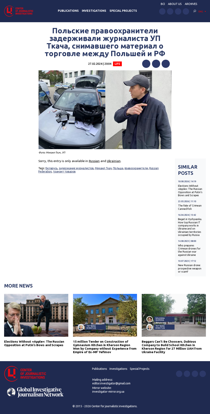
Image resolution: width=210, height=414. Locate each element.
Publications (68, 10)
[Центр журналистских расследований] (20, 11)
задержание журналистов (76, 168)
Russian (94, 161)
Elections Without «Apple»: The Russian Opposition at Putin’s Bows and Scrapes (190, 190)
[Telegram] (166, 64)
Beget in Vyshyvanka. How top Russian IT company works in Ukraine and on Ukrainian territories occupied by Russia (190, 227)
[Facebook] (146, 64)
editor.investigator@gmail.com (111, 383)
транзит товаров (64, 171)
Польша (118, 168)
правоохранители (136, 168)
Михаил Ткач (103, 168)
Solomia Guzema (160, 319)
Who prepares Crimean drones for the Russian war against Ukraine (189, 250)
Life (117, 63)
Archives (191, 4)
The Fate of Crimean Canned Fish (190, 207)
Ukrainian (114, 161)
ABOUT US (175, 4)
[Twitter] (156, 64)
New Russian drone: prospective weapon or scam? (189, 268)
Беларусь (52, 168)
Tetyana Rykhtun (91, 327)
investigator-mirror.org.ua (108, 391)
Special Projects (123, 10)
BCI (163, 4)
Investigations (94, 10)
